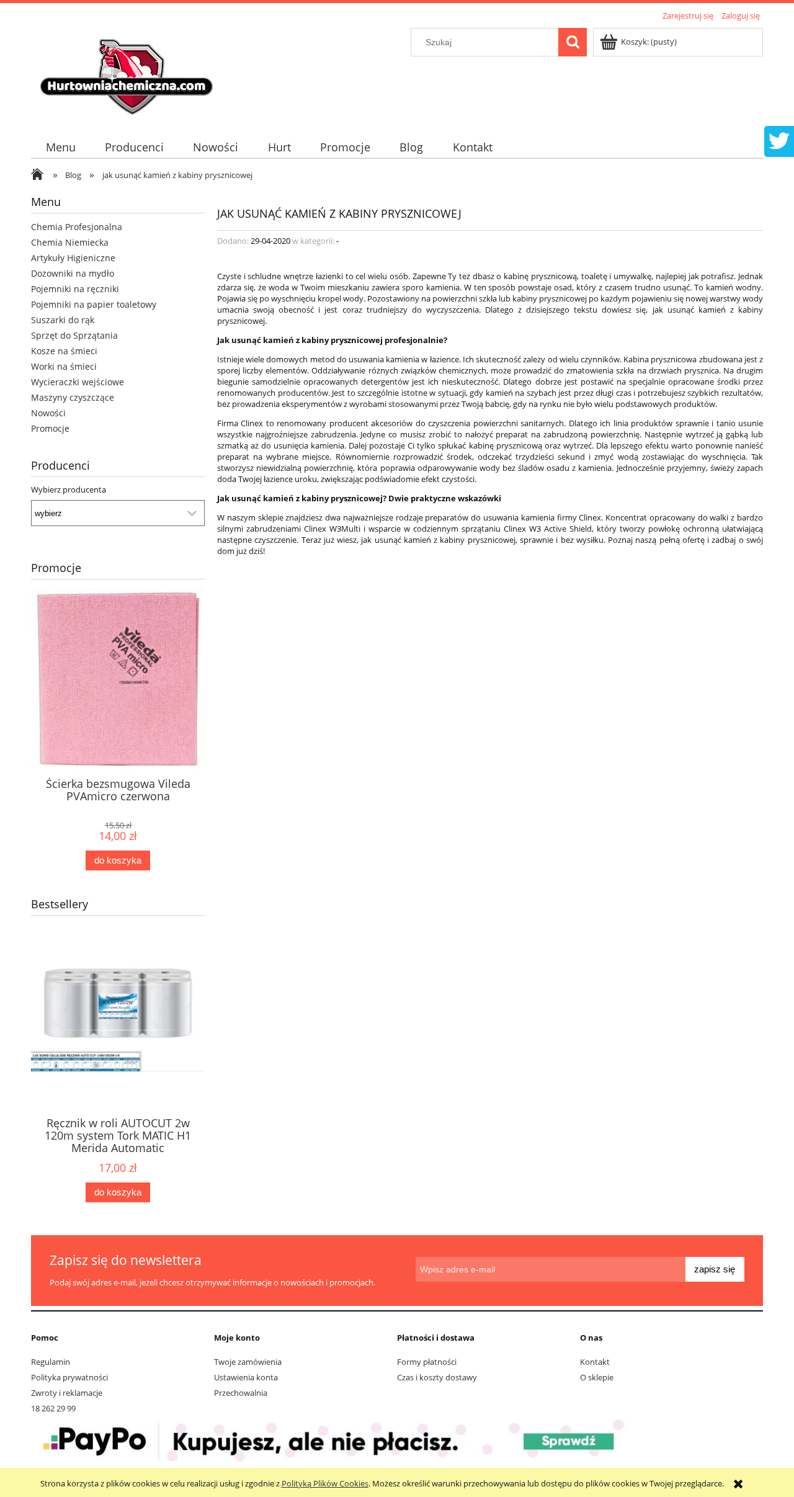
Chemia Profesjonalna (76, 227)
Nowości (48, 413)
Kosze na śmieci (64, 351)
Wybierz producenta (68, 489)
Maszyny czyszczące (72, 397)
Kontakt (595, 1361)
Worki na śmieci (64, 366)
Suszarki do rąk (62, 320)
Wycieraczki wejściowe (77, 382)
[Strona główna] (128, 72)
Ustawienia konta (246, 1377)
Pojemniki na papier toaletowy (93, 304)
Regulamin (50, 1361)
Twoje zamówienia (248, 1361)
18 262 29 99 (53, 1408)
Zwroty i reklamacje (66, 1392)
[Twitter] (779, 139)
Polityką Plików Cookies (325, 1483)
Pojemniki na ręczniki (75, 289)
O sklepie (596, 1377)
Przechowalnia (240, 1392)
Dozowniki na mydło (72, 273)
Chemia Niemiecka (70, 242)
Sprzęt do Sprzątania (74, 335)
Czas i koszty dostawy (437, 1377)
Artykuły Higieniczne (73, 258)
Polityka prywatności (69, 1377)
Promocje (50, 428)
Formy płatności (427, 1361)
